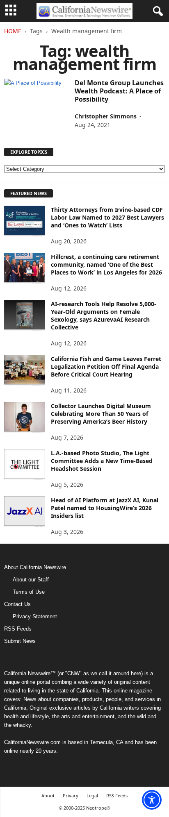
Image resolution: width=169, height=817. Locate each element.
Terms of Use (29, 592)
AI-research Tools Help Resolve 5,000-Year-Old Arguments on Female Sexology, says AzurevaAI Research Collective (103, 315)
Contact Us (17, 604)
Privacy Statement (35, 616)
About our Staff (31, 579)
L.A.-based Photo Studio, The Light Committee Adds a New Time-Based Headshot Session (102, 460)
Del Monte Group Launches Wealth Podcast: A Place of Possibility (119, 91)
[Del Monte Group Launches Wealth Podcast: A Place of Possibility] (36, 83)
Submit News (20, 641)
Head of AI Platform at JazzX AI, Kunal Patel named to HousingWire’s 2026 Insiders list (104, 508)
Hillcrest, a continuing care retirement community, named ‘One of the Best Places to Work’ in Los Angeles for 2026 (106, 264)
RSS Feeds (18, 629)
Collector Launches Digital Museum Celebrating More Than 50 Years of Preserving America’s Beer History (101, 413)
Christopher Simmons (106, 116)
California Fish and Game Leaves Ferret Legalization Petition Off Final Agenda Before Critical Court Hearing (106, 366)
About (48, 795)
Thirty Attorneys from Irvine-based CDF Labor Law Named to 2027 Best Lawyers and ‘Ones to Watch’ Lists (107, 217)
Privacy (70, 795)
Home (12, 31)
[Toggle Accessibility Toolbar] (152, 800)
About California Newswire (35, 567)
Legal (92, 795)
